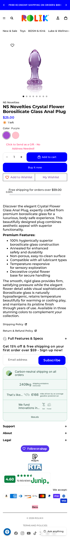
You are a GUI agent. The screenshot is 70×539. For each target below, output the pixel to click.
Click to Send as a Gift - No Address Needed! (23, 146)
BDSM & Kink (36, 31)
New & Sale (10, 31)
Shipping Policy (13, 324)
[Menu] (4, 18)
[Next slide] (66, 5)
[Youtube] (29, 533)
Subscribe (51, 360)
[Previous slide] (4, 5)
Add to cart (49, 157)
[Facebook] (16, 533)
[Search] (12, 18)
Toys (22, 31)
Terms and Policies (35, 525)
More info (35, 417)
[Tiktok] (35, 533)
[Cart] (66, 18)
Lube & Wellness (58, 31)
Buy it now (35, 167)
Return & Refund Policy (18, 330)
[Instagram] (22, 533)
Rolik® (39, 518)
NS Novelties (11, 102)
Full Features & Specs (25, 338)
